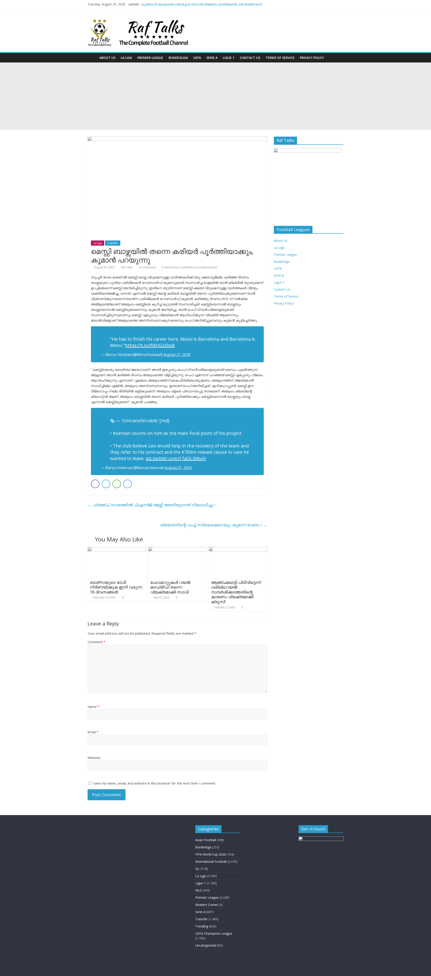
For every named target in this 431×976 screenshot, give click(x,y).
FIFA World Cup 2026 (210, 854)
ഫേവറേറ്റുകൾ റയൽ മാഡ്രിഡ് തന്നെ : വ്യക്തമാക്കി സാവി (170, 587)
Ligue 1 (228, 58)
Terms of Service (280, 58)
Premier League (150, 58)
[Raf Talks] (92, 57)
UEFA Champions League (213, 933)
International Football (210, 861)
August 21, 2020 (176, 354)
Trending (201, 926)
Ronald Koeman (207, 267)
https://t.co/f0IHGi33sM (150, 345)
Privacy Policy (312, 58)
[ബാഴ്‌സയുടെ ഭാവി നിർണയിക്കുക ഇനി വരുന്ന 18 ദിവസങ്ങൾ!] (117, 549)
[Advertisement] (215, 96)
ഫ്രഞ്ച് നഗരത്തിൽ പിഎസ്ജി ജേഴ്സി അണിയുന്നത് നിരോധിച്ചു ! (151, 504)
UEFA (197, 58)
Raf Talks (127, 267)
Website (94, 757)
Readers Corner (206, 905)
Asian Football (205, 840)
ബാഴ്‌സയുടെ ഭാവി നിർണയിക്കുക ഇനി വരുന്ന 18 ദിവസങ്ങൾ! (116, 587)
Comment (96, 642)
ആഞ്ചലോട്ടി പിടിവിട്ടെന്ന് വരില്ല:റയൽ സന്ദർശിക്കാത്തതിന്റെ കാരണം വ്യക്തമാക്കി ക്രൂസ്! (236, 592)
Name (93, 706)
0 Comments (147, 267)
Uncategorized (205, 945)
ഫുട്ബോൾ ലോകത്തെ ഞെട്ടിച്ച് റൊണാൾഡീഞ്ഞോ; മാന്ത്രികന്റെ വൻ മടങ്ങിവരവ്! (201, 4)
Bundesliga (178, 58)
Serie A (212, 58)
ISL (197, 869)
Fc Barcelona (170, 267)
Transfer (112, 243)
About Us (107, 58)
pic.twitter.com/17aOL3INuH (176, 458)
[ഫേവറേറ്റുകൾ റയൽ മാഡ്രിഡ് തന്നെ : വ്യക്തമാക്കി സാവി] (177, 549)
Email (93, 732)
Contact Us (250, 58)
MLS (198, 890)
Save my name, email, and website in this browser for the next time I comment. (154, 783)
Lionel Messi (188, 267)
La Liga (126, 58)
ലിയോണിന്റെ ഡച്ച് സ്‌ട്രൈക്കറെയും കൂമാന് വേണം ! (213, 524)
